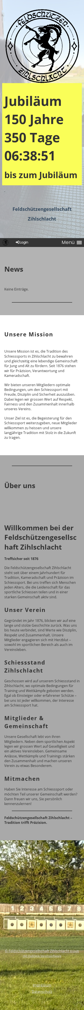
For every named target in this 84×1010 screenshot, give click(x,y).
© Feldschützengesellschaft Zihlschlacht (37, 951)
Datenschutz (42, 991)
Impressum (42, 985)
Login (24, 242)
